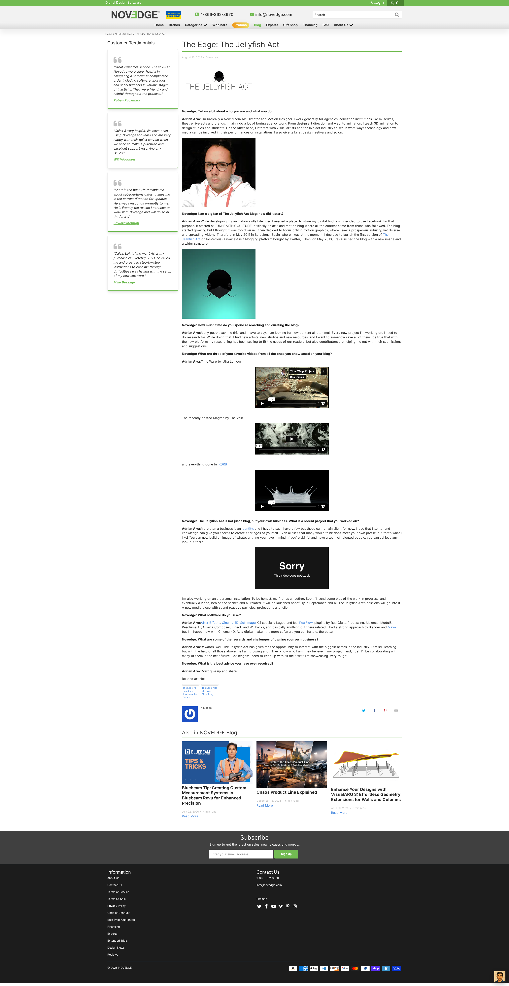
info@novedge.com (273, 14)
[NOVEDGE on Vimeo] (281, 906)
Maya (392, 627)
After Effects (210, 623)
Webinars (219, 25)
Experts (272, 25)
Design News (115, 947)
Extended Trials (117, 940)
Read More (190, 816)
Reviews (112, 954)
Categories (194, 25)
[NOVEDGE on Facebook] (267, 906)
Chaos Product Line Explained (286, 792)
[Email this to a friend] (396, 710)
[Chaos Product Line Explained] (291, 764)
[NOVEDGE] (136, 14)
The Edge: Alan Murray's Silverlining (209, 691)
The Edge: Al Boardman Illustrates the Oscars (190, 692)
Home (159, 25)
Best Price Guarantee (121, 919)
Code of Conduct (118, 912)
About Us (341, 25)
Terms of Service (118, 892)
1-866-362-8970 (217, 14)
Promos (241, 25)
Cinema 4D (230, 623)
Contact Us (114, 885)
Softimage (248, 623)
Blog (257, 25)
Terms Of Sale (116, 898)
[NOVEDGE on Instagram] (295, 906)
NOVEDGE (125, 967)
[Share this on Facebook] (374, 710)
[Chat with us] (499, 976)
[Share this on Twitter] (363, 710)
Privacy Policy (116, 905)
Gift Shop (290, 25)
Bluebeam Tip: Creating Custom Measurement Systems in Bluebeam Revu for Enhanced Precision (214, 795)
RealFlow (306, 623)
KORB (223, 464)
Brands (174, 25)
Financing (310, 25)
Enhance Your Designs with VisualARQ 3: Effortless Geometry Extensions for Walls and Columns (366, 794)
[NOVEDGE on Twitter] (259, 906)
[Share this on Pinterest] (385, 710)
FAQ (325, 25)
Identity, (248, 528)
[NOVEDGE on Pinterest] (288, 906)
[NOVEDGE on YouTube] (274, 906)
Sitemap (261, 898)
